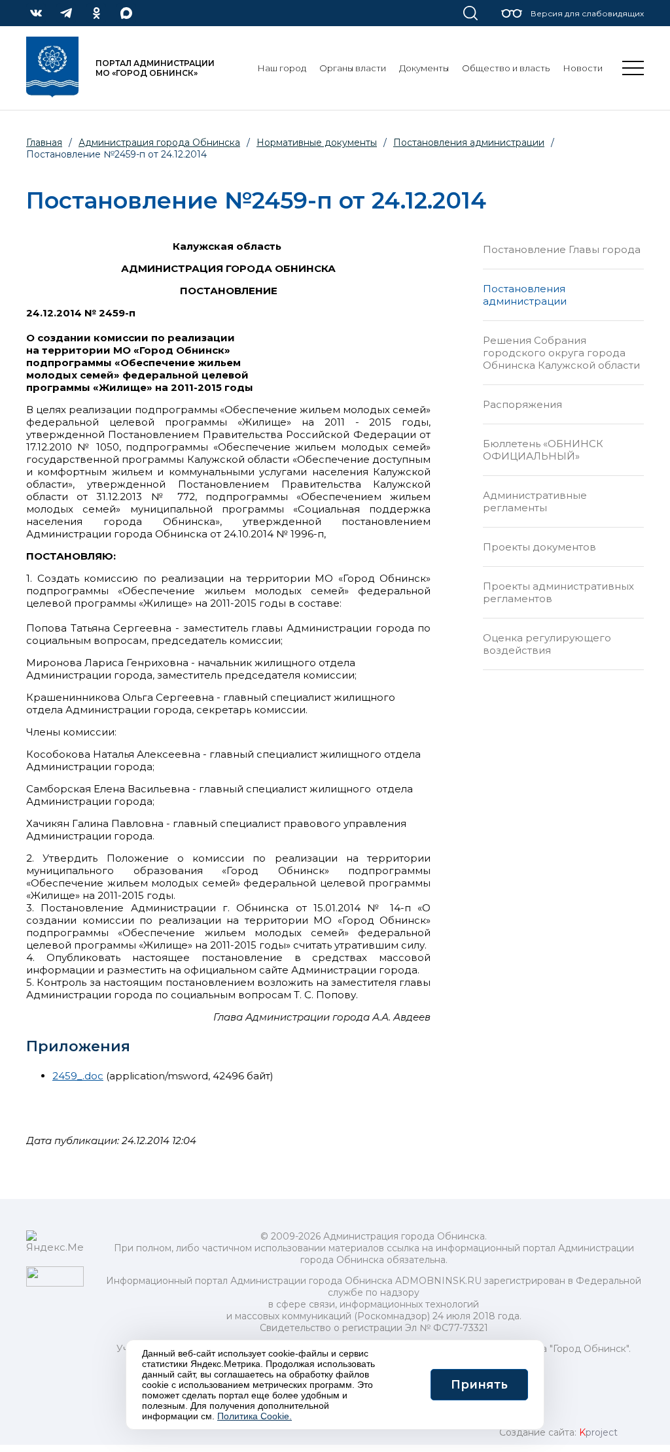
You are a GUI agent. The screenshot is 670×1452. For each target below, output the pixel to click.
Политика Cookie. (254, 1416)
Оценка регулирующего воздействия (547, 644)
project (598, 1432)
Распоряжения (522, 404)
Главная (44, 142)
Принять (479, 1384)
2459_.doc (77, 1076)
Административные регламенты (535, 501)
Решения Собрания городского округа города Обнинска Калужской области (561, 352)
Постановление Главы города (562, 249)
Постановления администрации (525, 294)
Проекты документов (539, 547)
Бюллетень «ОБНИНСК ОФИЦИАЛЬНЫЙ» (543, 449)
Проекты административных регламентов (558, 592)
